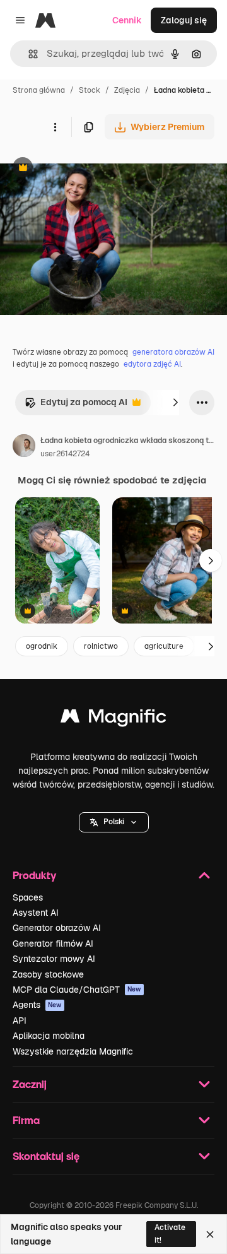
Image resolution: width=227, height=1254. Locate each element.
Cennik (127, 20)
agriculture (163, 646)
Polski (113, 822)
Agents (37, 1004)
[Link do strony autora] (24, 447)
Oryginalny (87, 169)
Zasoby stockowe (48, 974)
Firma (26, 1120)
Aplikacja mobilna (48, 1035)
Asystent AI (36, 912)
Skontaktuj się (46, 1155)
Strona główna (39, 90)
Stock (89, 90)
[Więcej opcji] (54, 126)
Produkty (34, 875)
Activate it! (169, 1233)
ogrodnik (41, 646)
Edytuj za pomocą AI (76, 405)
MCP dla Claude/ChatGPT (77, 989)
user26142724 (65, 454)
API (19, 1020)
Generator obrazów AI (57, 927)
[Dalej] (175, 402)
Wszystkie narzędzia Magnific (73, 1051)
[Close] (210, 1234)
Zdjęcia (127, 90)
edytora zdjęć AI (152, 364)
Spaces (28, 897)
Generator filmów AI (53, 943)
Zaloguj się (184, 20)
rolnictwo (101, 646)
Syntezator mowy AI (54, 958)
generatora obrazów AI (173, 352)
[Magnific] (113, 719)
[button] (114, 822)
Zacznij (30, 1084)
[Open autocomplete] (28, 54)
